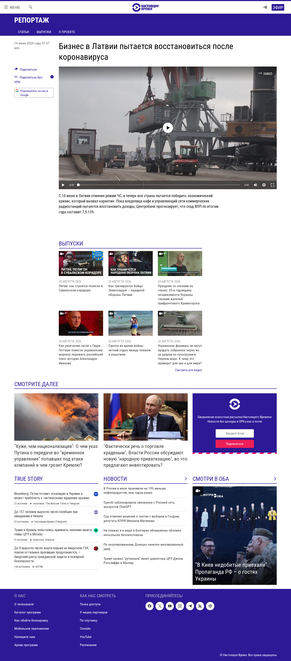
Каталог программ (27, 612)
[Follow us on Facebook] (150, 606)
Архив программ (26, 645)
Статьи (23, 32)
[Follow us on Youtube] (170, 606)
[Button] (25, 70)
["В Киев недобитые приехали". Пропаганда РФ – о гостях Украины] (235, 535)
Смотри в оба (211, 478)
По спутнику (88, 620)
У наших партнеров (93, 612)
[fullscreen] (272, 185)
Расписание (88, 645)
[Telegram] (265, 7)
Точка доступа (90, 604)
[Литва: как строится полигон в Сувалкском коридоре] (81, 263)
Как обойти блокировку (31, 620)
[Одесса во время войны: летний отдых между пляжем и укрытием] (130, 323)
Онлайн (85, 628)
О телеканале (24, 604)
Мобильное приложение (31, 628)
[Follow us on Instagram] (180, 606)
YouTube (86, 637)
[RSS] (200, 606)
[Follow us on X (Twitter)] (160, 606)
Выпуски (44, 32)
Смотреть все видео (188, 370)
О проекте (67, 32)
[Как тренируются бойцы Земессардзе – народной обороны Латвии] (130, 263)
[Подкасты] (210, 606)
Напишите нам (24, 637)
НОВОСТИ (115, 478)
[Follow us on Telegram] (190, 606)
